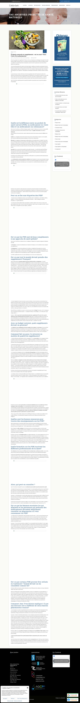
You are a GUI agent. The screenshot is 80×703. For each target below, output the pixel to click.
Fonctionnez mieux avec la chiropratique (60, 131)
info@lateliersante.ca (16, 1)
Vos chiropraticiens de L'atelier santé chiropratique (20, 57)
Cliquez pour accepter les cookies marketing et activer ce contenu (62, 164)
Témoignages (54, 5)
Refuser (12, 698)
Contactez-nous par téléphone (62, 77)
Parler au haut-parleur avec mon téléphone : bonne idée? (61, 100)
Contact (68, 5)
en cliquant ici (63, 81)
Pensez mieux (57, 139)
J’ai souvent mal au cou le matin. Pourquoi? (61, 108)
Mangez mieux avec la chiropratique (61, 136)
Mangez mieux (13, 51)
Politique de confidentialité (60, 698)
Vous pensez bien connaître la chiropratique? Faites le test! (60, 111)
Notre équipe (37, 5)
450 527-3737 (67, 1)
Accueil (25, 5)
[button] (27, 687)
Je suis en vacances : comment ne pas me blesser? (62, 104)
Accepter (5, 698)
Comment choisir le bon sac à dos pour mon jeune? (61, 96)
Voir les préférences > (22, 698)
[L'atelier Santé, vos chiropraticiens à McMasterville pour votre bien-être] (14, 5)
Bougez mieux (57, 122)
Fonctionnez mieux (58, 127)
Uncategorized (57, 149)
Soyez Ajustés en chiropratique (60, 146)
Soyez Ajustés (57, 144)
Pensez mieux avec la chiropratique (61, 141)
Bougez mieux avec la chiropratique (61, 125)
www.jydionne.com (34, 639)
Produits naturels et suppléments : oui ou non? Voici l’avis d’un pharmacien (28, 55)
